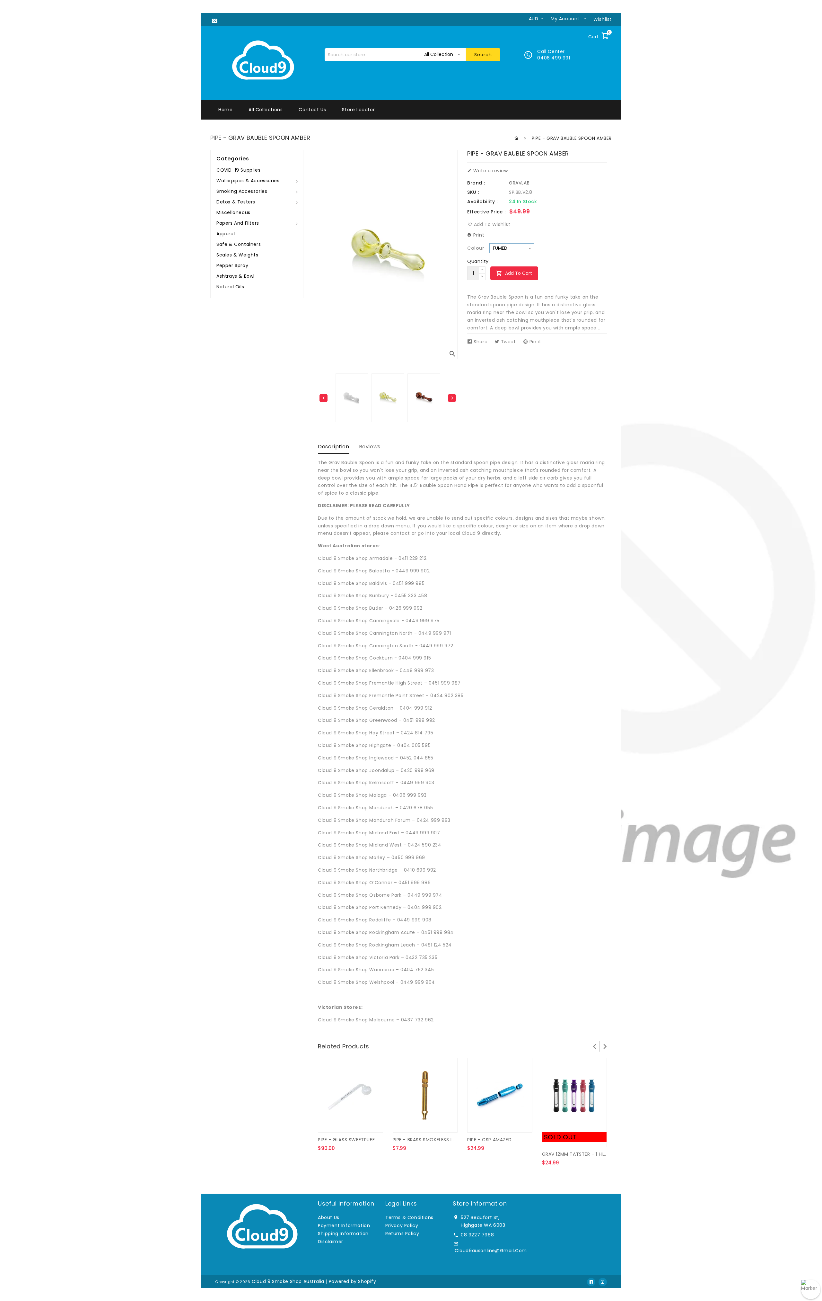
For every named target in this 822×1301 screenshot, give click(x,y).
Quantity (478, 261)
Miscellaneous (233, 212)
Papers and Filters (237, 223)
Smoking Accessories (241, 191)
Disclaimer (330, 1241)
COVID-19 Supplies (238, 170)
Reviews (369, 446)
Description (333, 446)
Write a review (490, 170)
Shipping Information (343, 1233)
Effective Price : (486, 212)
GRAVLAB (519, 183)
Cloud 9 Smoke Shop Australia (288, 1281)
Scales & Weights (237, 255)
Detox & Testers (235, 202)
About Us (328, 1217)
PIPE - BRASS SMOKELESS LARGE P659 (435, 1139)
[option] (388, 397)
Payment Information (344, 1225)
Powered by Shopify (352, 1281)
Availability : (482, 201)
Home (225, 109)
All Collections (266, 109)
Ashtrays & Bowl (235, 276)
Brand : (476, 183)
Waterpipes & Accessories (247, 180)
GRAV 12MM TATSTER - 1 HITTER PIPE (583, 1154)
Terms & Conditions (409, 1217)
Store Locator (358, 109)
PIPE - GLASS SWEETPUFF (346, 1139)
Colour (476, 248)
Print (478, 235)
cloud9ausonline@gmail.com (491, 1250)
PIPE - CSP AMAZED (489, 1139)
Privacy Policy (401, 1225)
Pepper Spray (232, 265)
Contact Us (312, 109)
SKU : (473, 192)
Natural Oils (230, 286)
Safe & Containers (238, 244)
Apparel (225, 233)
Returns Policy (402, 1233)
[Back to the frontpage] (516, 138)
